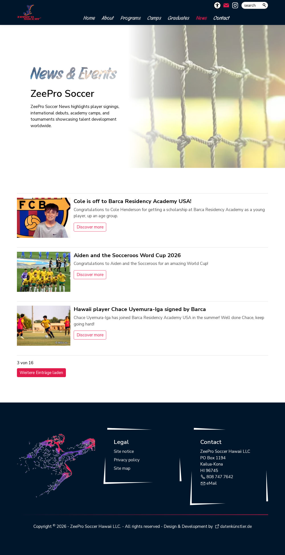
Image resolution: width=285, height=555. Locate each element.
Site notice (124, 451)
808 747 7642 (219, 477)
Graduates (178, 17)
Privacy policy (127, 460)
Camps (154, 17)
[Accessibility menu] (217, 5)
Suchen (264, 5)
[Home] (29, 12)
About (108, 17)
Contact (222, 17)
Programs (131, 17)
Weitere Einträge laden (41, 373)
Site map (122, 468)
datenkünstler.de (236, 526)
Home (89, 17)
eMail (211, 483)
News (201, 17)
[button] (226, 5)
